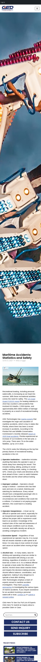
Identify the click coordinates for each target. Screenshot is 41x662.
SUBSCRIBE (20, 634)
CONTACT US (20, 622)
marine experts (27, 419)
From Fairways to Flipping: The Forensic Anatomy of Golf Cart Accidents (26, 650)
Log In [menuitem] (3, 2)
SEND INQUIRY (20, 628)
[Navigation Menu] (37, 8)
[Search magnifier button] (35, 615)
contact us (21, 595)
